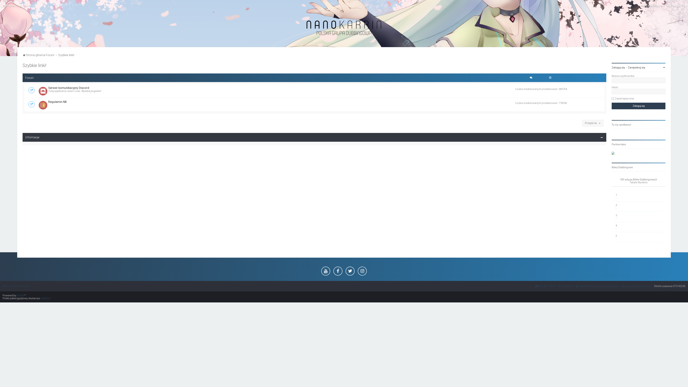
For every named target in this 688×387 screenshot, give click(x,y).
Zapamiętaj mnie (624, 98)
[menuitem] (24, 5)
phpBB (20, 295)
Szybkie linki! (34, 65)
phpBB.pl (45, 298)
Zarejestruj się (636, 67)
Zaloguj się (618, 67)
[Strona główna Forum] (344, 28)
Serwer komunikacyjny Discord (68, 88)
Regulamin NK (57, 102)
